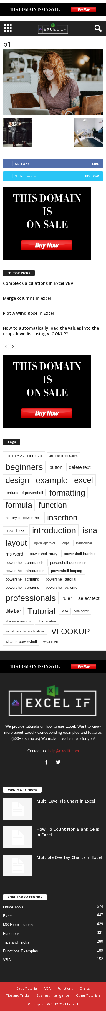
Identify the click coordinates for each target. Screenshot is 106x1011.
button (55, 467)
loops (65, 543)
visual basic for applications (25, 631)
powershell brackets (81, 554)
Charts (85, 988)
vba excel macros (18, 621)
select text (88, 598)
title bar (13, 611)
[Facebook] (48, 763)
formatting (67, 492)
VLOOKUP (70, 631)
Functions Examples (20, 951)
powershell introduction (25, 571)
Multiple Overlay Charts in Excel (69, 857)
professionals (31, 598)
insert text (16, 530)
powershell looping (66, 571)
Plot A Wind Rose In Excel (28, 313)
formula (19, 505)
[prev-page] (6, 346)
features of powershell (24, 493)
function (53, 505)
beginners (24, 467)
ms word (14, 553)
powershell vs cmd (61, 587)
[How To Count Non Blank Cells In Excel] (17, 837)
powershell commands (25, 562)
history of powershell (23, 517)
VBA (65, 611)
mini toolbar (84, 543)
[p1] (53, 82)
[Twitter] (59, 763)
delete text (79, 467)
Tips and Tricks (16, 942)
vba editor (81, 611)
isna (89, 530)
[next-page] (13, 346)
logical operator (44, 543)
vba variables (47, 621)
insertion (62, 517)
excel (83, 480)
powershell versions (22, 587)
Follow (92, 176)
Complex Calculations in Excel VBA (38, 283)
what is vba (51, 642)
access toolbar (24, 455)
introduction (54, 530)
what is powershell (21, 641)
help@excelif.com (63, 751)
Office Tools (13, 907)
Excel (8, 916)
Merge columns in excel (27, 298)
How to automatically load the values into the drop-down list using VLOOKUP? (51, 330)
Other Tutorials (88, 995)
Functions (11, 933)
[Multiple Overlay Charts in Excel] (17, 865)
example (52, 480)
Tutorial (41, 611)
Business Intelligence (52, 995)
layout (16, 542)
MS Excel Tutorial (18, 925)
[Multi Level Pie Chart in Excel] (17, 809)
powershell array (43, 554)
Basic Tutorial (27, 988)
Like (95, 163)
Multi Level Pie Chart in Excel (66, 801)
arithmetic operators (63, 455)
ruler (67, 598)
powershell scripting (22, 579)
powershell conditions (68, 562)
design (17, 480)
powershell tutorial (61, 579)
